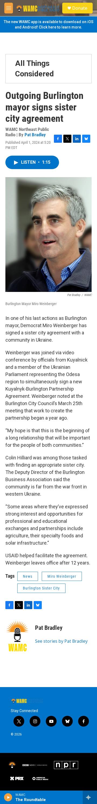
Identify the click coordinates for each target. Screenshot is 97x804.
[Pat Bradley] (17, 636)
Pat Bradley (35, 134)
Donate (79, 8)
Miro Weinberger (61, 576)
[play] (8, 797)
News (27, 576)
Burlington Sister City (41, 588)
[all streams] (90, 797)
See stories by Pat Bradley (61, 641)
